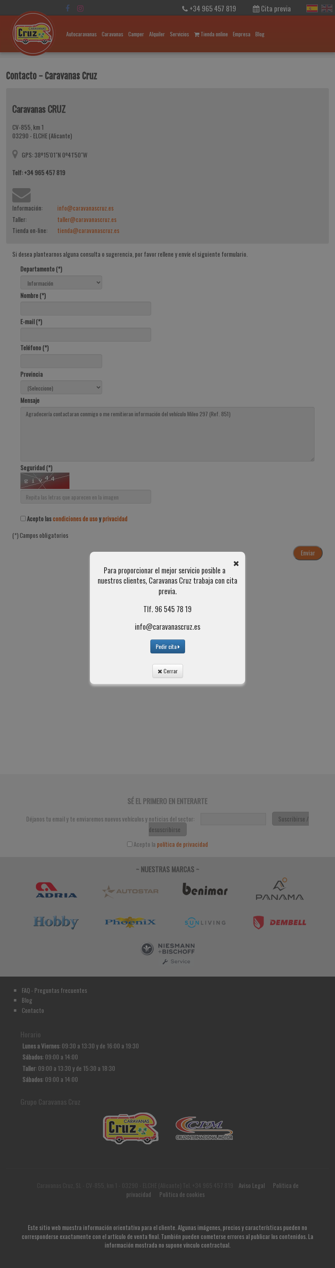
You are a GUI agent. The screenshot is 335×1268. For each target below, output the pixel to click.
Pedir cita (167, 646)
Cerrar (170, 670)
